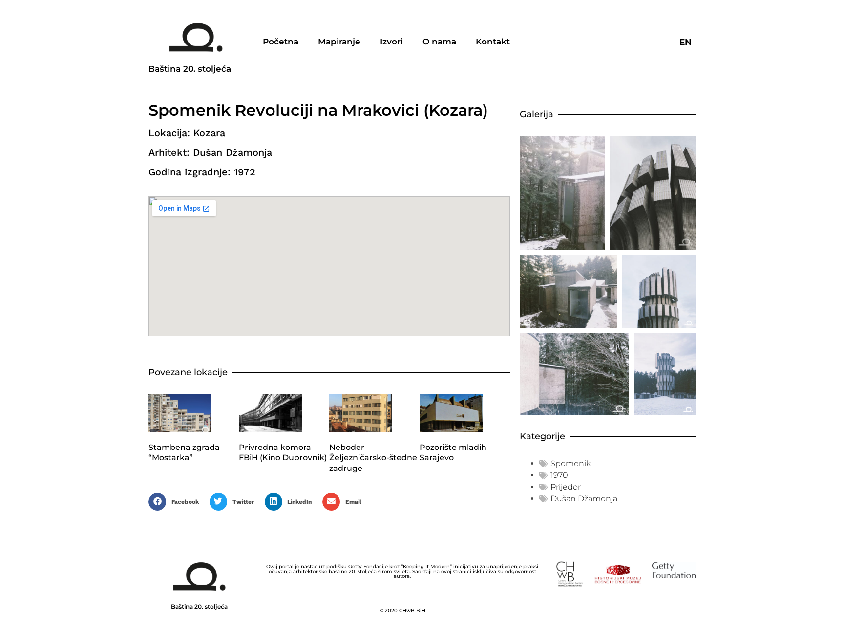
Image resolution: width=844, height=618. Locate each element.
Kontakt (493, 41)
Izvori (391, 41)
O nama (439, 41)
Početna (280, 41)
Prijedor (565, 486)
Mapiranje (339, 41)
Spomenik (570, 463)
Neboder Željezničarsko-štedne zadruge (373, 458)
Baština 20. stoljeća (189, 69)
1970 (559, 475)
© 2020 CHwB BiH (402, 610)
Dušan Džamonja (583, 498)
